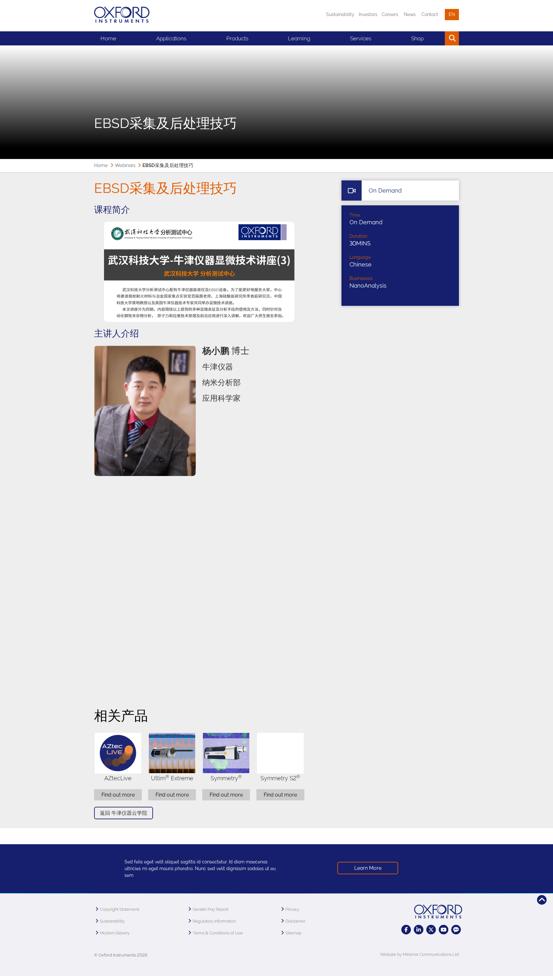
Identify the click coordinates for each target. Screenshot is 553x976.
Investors (368, 14)
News (410, 14)
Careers (390, 14)
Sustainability (340, 14)
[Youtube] (443, 929)
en (452, 14)
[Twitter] (431, 929)
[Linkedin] (418, 929)
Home (108, 38)
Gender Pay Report (210, 909)
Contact (429, 14)
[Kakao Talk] (456, 929)
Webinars (125, 165)
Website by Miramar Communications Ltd (419, 954)
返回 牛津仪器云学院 (123, 813)
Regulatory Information (214, 921)
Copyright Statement (119, 909)
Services (360, 38)
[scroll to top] (542, 900)
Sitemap (293, 933)
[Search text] (437, 38)
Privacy (292, 909)
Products (237, 38)
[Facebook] (406, 929)
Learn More (367, 868)
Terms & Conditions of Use (218, 933)
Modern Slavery (115, 933)
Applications (171, 38)
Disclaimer (295, 921)
